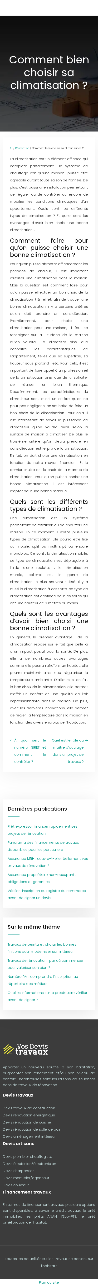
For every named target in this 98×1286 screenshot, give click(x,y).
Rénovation (22, 148)
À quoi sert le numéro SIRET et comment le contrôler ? (30, 751)
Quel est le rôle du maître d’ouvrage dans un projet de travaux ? (68, 751)
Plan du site (49, 1282)
